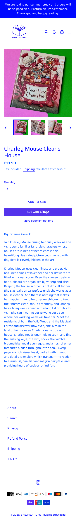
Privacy (12, 428)
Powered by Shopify (53, 515)
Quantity (9, 182)
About (11, 407)
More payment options (38, 221)
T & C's (12, 458)
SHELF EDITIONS (31, 515)
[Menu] (70, 31)
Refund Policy (17, 438)
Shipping (29, 169)
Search (12, 418)
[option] (21, 127)
